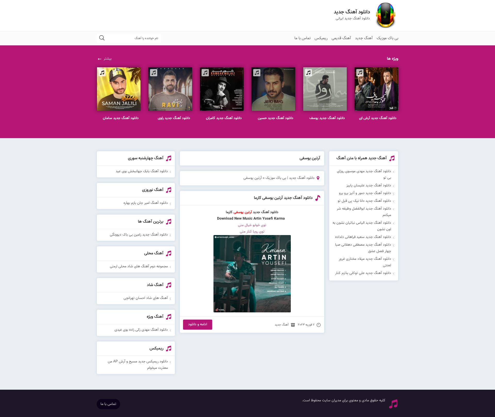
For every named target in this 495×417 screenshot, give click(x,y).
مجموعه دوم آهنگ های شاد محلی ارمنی (139, 266)
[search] (102, 38)
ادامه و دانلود (197, 324)
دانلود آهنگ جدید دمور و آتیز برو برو (365, 193)
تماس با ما (302, 38)
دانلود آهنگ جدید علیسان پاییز (368, 185)
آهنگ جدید (364, 38)
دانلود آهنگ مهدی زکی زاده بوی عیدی (141, 330)
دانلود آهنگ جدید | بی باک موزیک (290, 178)
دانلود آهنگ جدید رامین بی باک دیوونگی (139, 235)
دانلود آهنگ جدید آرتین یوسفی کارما (283, 198)
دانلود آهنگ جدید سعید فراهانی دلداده (363, 237)
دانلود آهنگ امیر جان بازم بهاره (145, 203)
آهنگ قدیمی (341, 38)
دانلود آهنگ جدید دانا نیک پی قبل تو (364, 201)
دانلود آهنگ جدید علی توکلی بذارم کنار (363, 273)
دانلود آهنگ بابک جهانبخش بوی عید (142, 171)
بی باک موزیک (387, 38)
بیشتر (108, 59)
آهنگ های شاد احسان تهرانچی (145, 298)
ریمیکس (321, 38)
